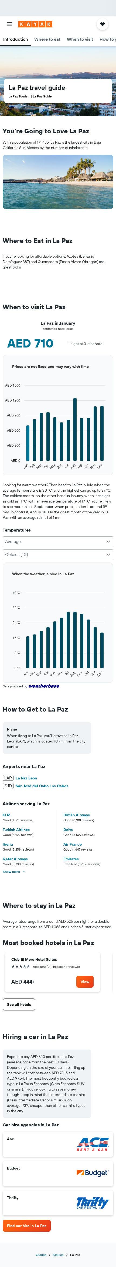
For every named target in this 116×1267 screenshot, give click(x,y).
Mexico (58, 1255)
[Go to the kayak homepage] (35, 24)
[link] (85, 982)
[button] (9, 24)
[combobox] (58, 541)
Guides (41, 1255)
